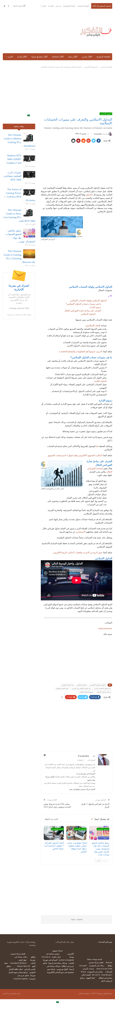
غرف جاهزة (56, 957)
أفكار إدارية (22, 57)
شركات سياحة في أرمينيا (57, 963)
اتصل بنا (51, 6)
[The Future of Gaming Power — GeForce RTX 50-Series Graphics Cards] (29, 192)
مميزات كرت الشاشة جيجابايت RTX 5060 (12, 176)
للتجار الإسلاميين (93, 325)
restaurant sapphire (21, 979)
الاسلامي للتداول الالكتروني (98, 685)
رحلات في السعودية (96, 966)
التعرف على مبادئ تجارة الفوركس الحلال (83, 311)
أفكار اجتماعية (58, 57)
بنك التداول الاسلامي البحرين (102, 688)
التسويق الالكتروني (105, 114)
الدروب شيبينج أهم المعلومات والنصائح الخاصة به (80, 351)
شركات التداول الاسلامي (103, 692)
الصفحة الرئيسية (83, 6)
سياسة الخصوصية (69, 6)
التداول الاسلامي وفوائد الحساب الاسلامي (88, 300)
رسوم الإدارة (95, 307)
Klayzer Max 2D (23, 966)
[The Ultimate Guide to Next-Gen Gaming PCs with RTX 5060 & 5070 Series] (29, 212)
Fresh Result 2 (106, 975)
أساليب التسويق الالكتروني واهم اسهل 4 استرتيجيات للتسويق (75, 455)
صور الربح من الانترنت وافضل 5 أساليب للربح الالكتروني (77, 552)
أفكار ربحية (72, 57)
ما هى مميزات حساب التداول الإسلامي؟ (83, 304)
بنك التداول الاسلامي (68, 685)
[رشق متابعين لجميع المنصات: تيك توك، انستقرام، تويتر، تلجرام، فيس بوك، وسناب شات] (99, 833)
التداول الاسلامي (88, 314)
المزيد (43, 6)
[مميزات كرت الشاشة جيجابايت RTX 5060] (29, 175)
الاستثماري (81, 532)
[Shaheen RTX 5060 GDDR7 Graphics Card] (29, 158)
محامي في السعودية (95, 972)
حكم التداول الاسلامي (62, 688)
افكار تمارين (87, 57)
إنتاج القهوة (90, 978)
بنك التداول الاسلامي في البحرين (81, 688)
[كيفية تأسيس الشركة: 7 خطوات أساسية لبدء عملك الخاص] (54, 833)
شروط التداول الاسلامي (86, 692)
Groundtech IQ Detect (18, 963)
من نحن (58, 6)
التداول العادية (100, 381)
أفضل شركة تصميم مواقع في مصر (82, 789)
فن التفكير (6, 993)
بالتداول (89, 195)
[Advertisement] (38, 31)
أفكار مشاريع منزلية (39, 57)
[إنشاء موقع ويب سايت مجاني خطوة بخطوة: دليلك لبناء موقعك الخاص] (76, 833)
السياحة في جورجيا (88, 774)
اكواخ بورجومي (62, 969)
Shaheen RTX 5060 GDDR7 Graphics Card (14, 159)
